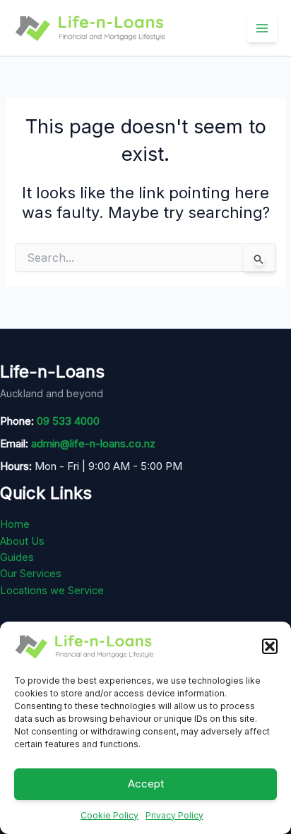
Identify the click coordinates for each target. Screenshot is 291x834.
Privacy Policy (174, 815)
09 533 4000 (68, 421)
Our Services (30, 573)
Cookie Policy (109, 815)
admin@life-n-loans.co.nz (93, 443)
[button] (270, 646)
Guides (17, 557)
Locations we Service (52, 590)
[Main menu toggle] (262, 28)
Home (15, 524)
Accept (146, 783)
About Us (22, 541)
